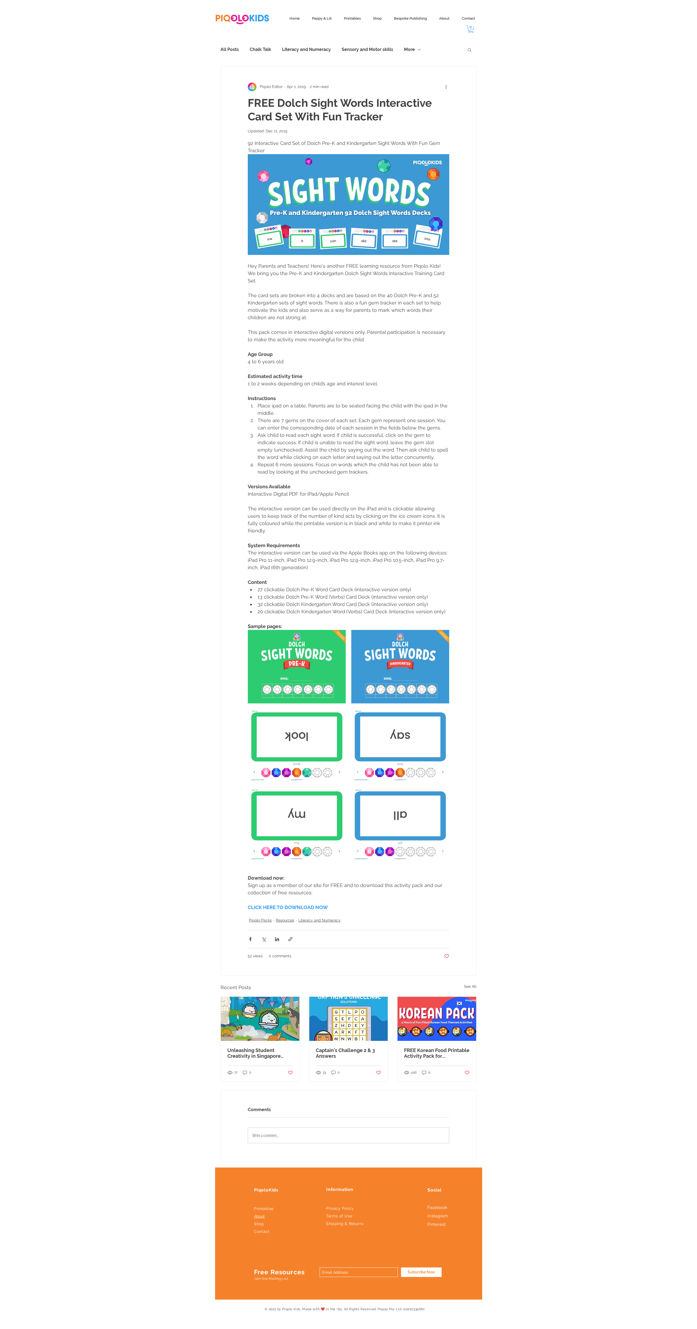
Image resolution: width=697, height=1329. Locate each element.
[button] (470, 29)
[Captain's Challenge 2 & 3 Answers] (348, 1019)
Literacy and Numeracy (306, 49)
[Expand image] (297, 666)
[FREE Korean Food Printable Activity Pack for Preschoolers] (437, 1019)
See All (470, 986)
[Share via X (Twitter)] (263, 939)
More (409, 49)
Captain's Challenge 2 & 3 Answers (345, 1053)
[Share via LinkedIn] (277, 939)
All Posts (230, 49)
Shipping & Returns (345, 1223)
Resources (285, 920)
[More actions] (446, 87)
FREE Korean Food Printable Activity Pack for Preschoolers (436, 1053)
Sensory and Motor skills (367, 49)
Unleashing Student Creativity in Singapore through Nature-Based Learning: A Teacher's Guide (259, 1053)
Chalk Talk (260, 49)
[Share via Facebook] (250, 939)
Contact (262, 1231)
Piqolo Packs (260, 920)
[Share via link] (290, 939)
